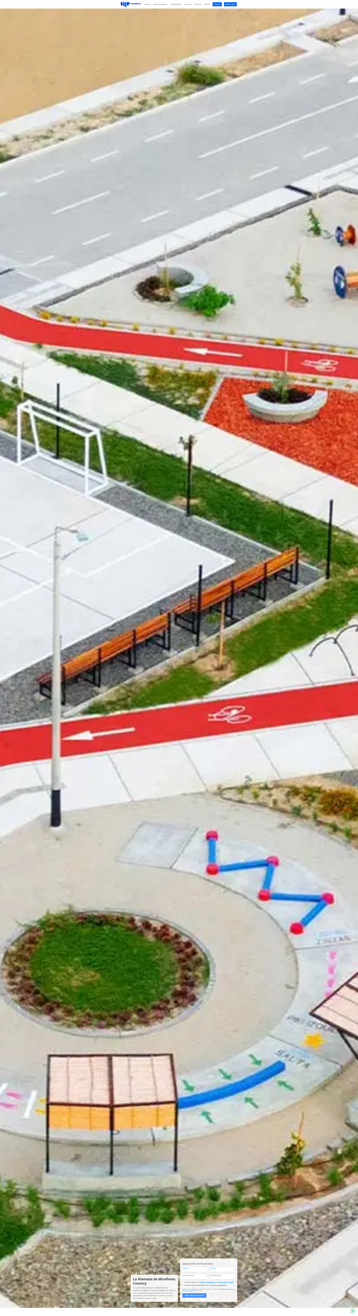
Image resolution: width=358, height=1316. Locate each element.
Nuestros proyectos (160, 4)
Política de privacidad (225, 1282)
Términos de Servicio (188, 1290)
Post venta (187, 4)
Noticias (207, 4)
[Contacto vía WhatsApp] (353, 1311)
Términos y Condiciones (207, 1282)
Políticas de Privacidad (226, 1289)
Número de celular (188, 1275)
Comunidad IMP (175, 4)
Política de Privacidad (218, 1285)
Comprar (217, 4)
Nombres (186, 1268)
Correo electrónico (216, 1275)
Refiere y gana (230, 4)
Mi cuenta (197, 4)
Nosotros (147, 4)
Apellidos (213, 1268)
